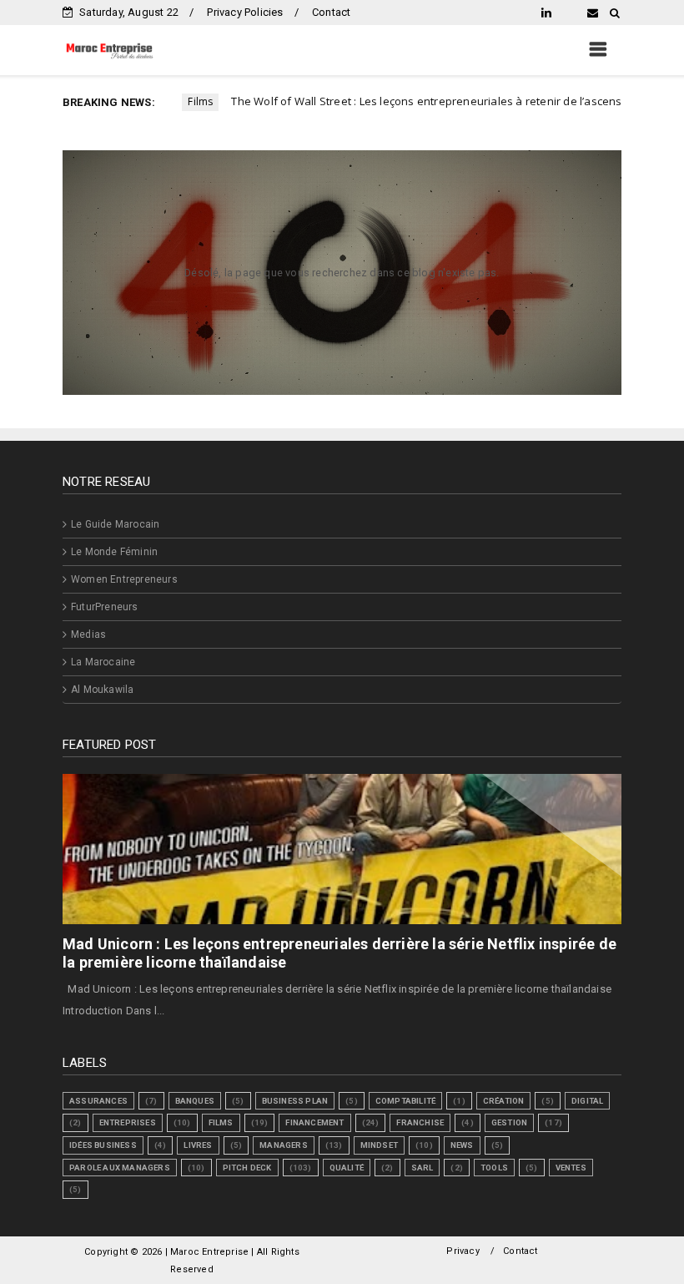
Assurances (98, 1100)
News (462, 1145)
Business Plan (295, 1100)
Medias (88, 634)
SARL (422, 1167)
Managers (283, 1145)
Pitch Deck (247, 1167)
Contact (331, 12)
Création (504, 1100)
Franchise (420, 1122)
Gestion (509, 1122)
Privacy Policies (245, 12)
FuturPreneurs (104, 607)
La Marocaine (103, 662)
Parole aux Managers (119, 1167)
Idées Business (103, 1145)
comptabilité (405, 1100)
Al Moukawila (102, 689)
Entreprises (127, 1122)
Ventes (571, 1167)
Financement (314, 1122)
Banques (194, 1100)
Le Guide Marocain (115, 524)
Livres (198, 1145)
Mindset (379, 1145)
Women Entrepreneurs (124, 579)
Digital (587, 1100)
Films (221, 1122)
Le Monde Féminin (114, 552)
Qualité (346, 1167)
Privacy (462, 1251)
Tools (494, 1167)
